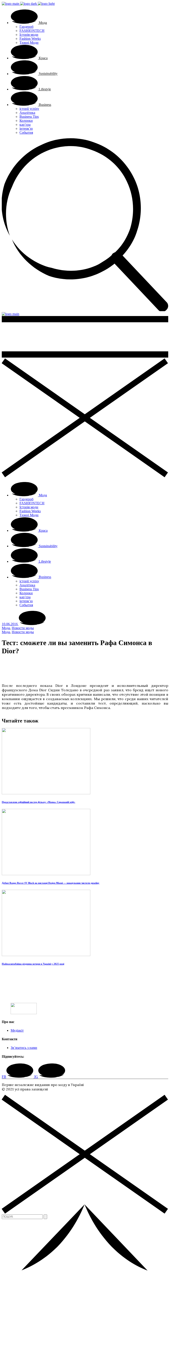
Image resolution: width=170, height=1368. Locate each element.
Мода (6, 628)
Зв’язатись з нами (24, 1048)
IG (36, 1076)
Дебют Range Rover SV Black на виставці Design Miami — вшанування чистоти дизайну (50, 883)
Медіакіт (17, 1030)
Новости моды (23, 628)
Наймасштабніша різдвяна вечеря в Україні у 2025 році (33, 963)
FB (4, 1076)
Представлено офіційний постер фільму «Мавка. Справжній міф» (38, 802)
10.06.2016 (10, 624)
